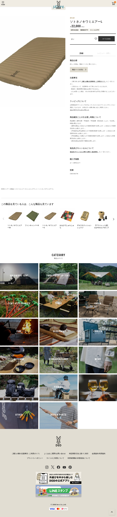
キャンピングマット (31, 189)
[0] (113, 4)
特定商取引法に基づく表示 (78, 453)
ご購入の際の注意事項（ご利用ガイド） (93, 81)
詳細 (81, 53)
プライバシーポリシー (35, 458)
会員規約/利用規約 (98, 453)
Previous (3, 218)
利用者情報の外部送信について (79, 458)
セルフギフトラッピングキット (79, 110)
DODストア (4, 189)
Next (113, 219)
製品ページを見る (77, 70)
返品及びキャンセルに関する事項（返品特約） (84, 152)
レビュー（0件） (104, 53)
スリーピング (19, 189)
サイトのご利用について (55, 458)
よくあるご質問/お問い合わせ (55, 453)
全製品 (12, 189)
